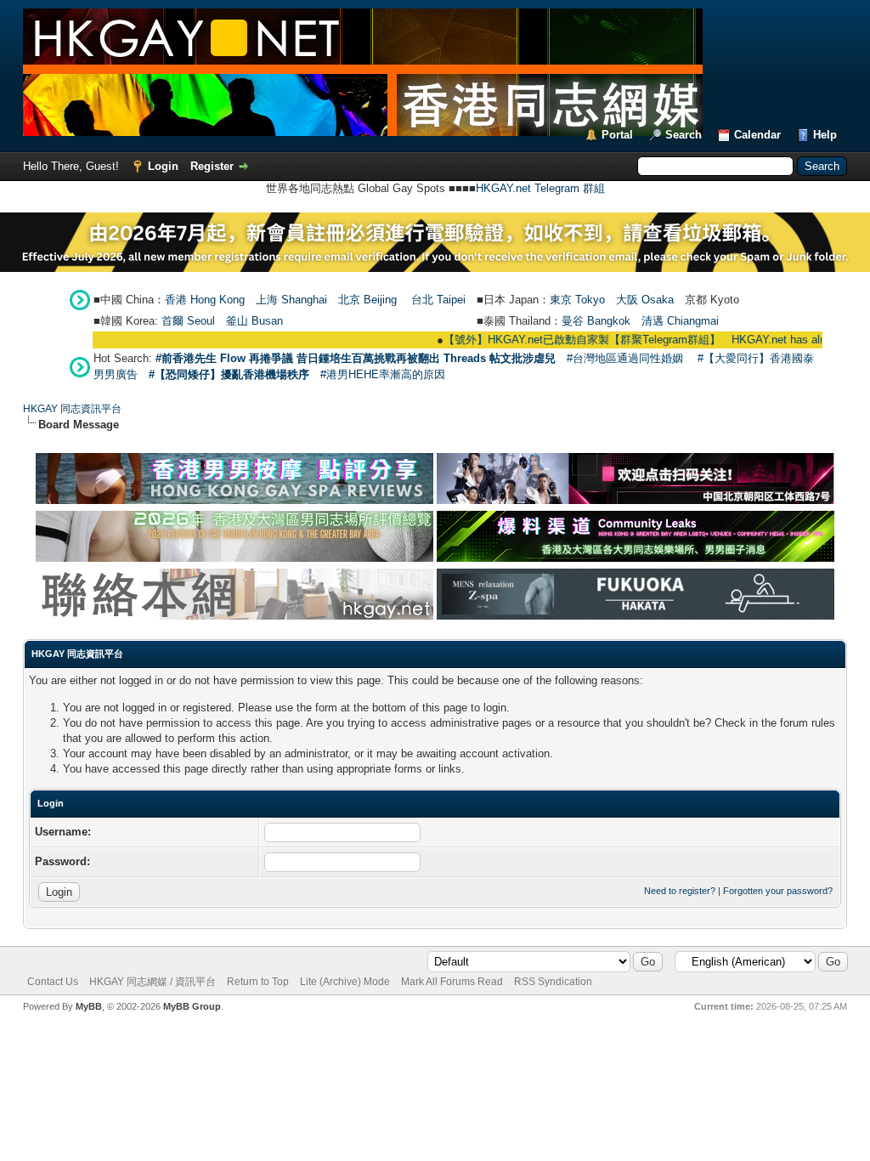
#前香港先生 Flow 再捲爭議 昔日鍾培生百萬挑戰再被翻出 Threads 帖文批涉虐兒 (355, 358)
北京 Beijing (367, 299)
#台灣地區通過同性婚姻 (625, 358)
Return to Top (258, 982)
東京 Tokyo (577, 299)
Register (212, 166)
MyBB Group (192, 1006)
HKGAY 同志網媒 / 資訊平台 (152, 982)
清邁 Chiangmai (680, 320)
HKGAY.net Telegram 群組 (540, 188)
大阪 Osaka (645, 299)
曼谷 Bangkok (596, 320)
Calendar (757, 134)
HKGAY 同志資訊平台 (72, 409)
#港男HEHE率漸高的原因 (382, 374)
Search (683, 134)
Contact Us (52, 982)
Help (825, 134)
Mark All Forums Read (452, 982)
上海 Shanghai (291, 299)
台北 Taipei (438, 299)
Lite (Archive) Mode (345, 982)
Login (163, 166)
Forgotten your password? (778, 891)
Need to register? (679, 891)
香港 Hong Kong (205, 299)
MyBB (89, 1006)
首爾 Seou (186, 320)
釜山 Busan (254, 320)
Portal (617, 134)
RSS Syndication (553, 982)
